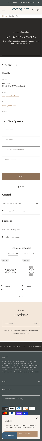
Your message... (10, 160)
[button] (19, 296)
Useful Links (7, 389)
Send (21, 176)
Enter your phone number (14, 150)
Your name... (9, 130)
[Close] (36, 418)
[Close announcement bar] (38, 2)
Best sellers (13, 254)
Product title (5, 286)
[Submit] (36, 323)
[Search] (33, 9)
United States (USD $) (14, 398)
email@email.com (9, 105)
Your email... (9, 140)
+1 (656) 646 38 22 (10, 96)
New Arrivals (28, 254)
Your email (9, 323)
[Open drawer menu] (3, 9)
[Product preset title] (10, 271)
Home (4, 16)
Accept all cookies (21, 433)
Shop (4, 382)
